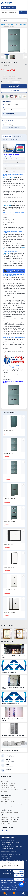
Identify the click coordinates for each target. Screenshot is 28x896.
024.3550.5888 (10, 113)
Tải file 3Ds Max (7, 123)
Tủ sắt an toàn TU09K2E (9, 590)
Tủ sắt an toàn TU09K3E (9, 612)
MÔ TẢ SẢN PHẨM (7, 136)
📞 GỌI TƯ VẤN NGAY (14, 90)
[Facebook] (2, 830)
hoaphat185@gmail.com (9, 823)
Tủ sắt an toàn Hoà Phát (9, 177)
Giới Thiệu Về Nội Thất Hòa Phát (8, 785)
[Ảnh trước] (2, 57)
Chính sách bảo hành (5, 797)
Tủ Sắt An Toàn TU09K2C (9, 499)
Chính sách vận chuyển (6, 799)
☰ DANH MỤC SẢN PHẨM (8, 7)
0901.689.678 (8, 856)
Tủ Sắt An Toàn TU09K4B (9, 453)
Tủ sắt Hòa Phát (7, 205)
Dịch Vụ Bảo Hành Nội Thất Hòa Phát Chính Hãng (11, 804)
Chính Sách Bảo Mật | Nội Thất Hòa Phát (9, 806)
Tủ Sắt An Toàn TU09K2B (9, 430)
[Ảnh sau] (25, 57)
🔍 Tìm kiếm (22, 12)
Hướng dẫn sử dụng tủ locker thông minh (9, 812)
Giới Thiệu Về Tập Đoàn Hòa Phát (8, 787)
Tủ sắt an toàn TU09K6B (9, 476)
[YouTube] (6, 830)
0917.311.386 (15, 842)
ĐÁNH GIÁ (5, 139)
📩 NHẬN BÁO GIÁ (14, 86)
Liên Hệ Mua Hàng (5, 781)
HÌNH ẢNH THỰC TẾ (14, 139)
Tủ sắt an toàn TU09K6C (9, 521)
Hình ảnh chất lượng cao (9, 125)
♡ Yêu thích (24, 16)
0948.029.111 (8, 842)
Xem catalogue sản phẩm (14, 127)
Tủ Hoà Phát (6, 253)
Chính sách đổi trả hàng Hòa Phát (8, 801)
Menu (5, 20)
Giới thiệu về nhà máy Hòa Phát (8, 779)
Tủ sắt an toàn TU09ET (9, 544)
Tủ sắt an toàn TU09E (9, 567)
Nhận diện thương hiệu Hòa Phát (8, 783)
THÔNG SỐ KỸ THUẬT (18, 136)
